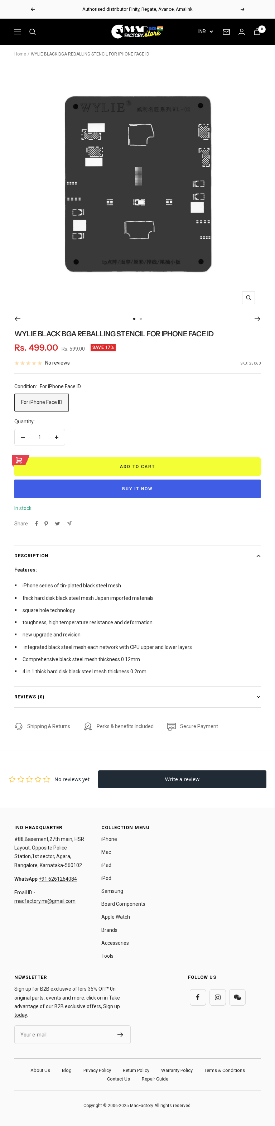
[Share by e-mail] (69, 523)
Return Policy (136, 1070)
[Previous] (17, 318)
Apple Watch (115, 917)
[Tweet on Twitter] (57, 523)
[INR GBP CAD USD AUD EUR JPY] (205, 31)
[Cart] (257, 31)
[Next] (258, 318)
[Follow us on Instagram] (217, 997)
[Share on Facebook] (36, 523)
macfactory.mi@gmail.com (45, 901)
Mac (106, 852)
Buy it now (137, 488)
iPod (106, 878)
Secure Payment (199, 726)
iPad (106, 865)
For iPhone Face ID (41, 402)
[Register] (120, 1034)
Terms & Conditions (224, 1070)
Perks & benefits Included (125, 726)
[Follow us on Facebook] (198, 997)
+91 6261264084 (58, 879)
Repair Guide (155, 1079)
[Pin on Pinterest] (46, 523)
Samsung (112, 891)
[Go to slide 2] (141, 319)
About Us (40, 1070)
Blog (67, 1070)
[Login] (241, 32)
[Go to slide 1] (134, 319)
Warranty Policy (177, 1070)
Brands (109, 930)
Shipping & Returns (48, 726)
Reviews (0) (29, 696)
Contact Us (118, 1079)
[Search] (32, 32)
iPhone (109, 839)
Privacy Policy (97, 1070)
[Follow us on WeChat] (237, 997)
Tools (107, 956)
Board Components (123, 904)
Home (20, 54)
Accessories (115, 943)
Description (31, 555)
